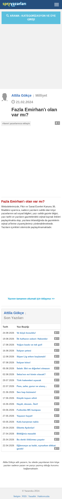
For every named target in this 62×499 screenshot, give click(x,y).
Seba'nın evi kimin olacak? (31, 374)
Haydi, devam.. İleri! (27, 404)
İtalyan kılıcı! (24, 362)
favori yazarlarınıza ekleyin (16, 123)
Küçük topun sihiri (27, 398)
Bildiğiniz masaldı (26, 433)
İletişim (17, 496)
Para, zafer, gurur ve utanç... (32, 386)
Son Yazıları (13, 318)
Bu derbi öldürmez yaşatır (31, 439)
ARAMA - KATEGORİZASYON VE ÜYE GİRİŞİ (32, 17)
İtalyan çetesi (24, 350)
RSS (24, 496)
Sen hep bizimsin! (26, 392)
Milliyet (41, 95)
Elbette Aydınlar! (25, 427)
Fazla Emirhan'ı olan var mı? (34, 112)
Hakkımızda (43, 496)
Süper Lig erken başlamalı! (31, 356)
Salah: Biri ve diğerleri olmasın (33, 368)
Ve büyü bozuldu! (26, 333)
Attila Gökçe (21, 95)
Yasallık (32, 496)
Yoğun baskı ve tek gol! (29, 344)
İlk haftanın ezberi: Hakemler (32, 338)
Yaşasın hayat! (25, 416)
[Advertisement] (31, 57)
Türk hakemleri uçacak (29, 380)
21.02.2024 (24, 102)
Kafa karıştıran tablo (28, 421)
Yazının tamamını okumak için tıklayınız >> (31, 298)
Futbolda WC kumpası (29, 410)
